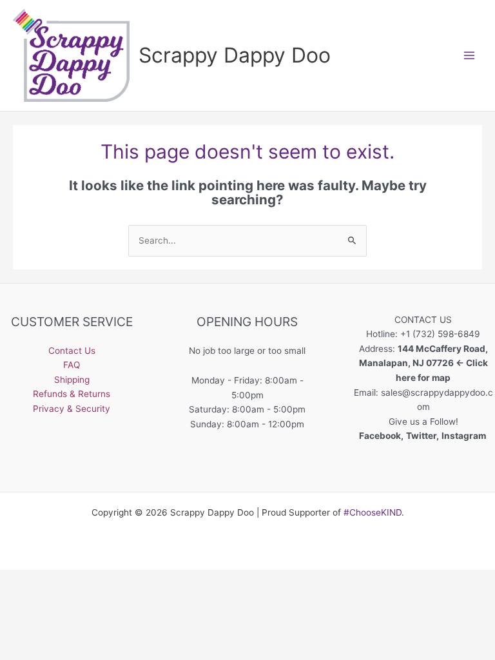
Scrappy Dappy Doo (235, 55)
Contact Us (71, 350)
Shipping (72, 379)
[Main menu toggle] (469, 55)
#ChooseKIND (373, 512)
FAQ (71, 365)
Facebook (380, 436)
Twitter (421, 436)
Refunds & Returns (71, 394)
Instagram (465, 436)
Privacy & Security (71, 408)
